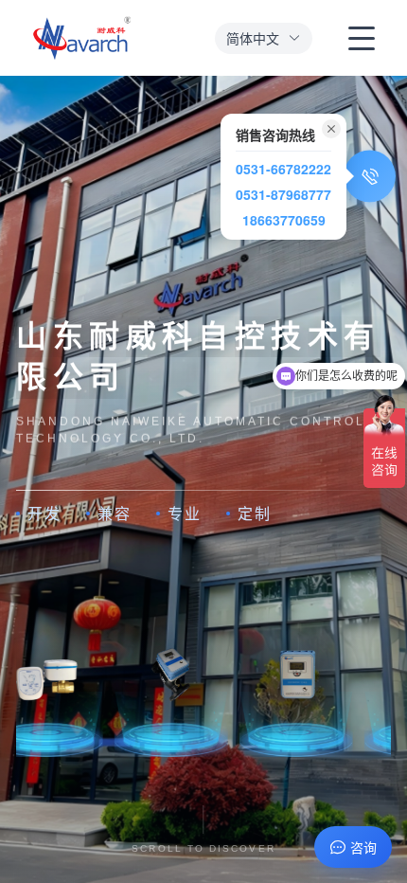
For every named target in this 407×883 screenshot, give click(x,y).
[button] (263, 38)
